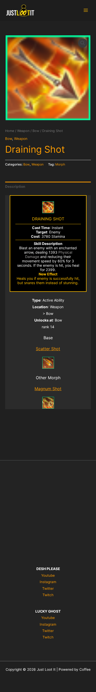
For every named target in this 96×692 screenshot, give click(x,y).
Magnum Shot (48, 388)
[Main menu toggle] (86, 10)
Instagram (48, 582)
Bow (36, 131)
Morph (60, 164)
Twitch (48, 595)
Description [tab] (15, 186)
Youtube (48, 575)
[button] (82, 43)
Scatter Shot (48, 348)
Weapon (23, 131)
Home (9, 131)
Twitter (48, 588)
